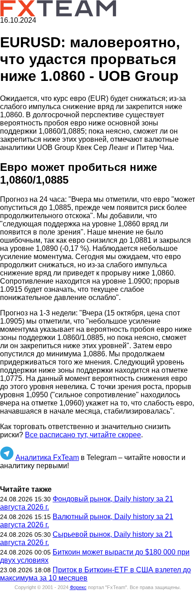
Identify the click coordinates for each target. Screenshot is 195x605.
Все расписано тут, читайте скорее (83, 435)
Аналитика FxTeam (47, 457)
